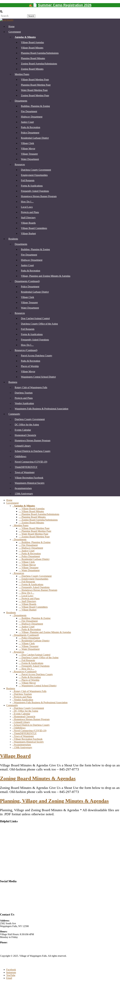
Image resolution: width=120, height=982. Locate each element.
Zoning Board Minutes (32, 69)
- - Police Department (29, 556)
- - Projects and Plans (29, 598)
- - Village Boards (27, 604)
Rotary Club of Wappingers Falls (31, 387)
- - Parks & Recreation (30, 553)
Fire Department (29, 111)
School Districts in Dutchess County (32, 451)
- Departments (19, 539)
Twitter (3, 892)
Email (9, 978)
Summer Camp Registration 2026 (64, 5)
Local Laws (27, 207)
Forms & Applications (32, 185)
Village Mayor (28, 148)
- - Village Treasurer (28, 567)
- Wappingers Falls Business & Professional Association (40, 702)
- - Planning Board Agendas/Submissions (39, 514)
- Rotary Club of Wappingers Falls (29, 691)
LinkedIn (4, 903)
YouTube (4, 908)
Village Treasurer (29, 154)
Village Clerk (27, 143)
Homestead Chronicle (25, 435)
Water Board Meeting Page (34, 90)
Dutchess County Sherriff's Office (16, 832)
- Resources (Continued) (24, 671)
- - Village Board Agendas (32, 508)
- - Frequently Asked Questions (34, 587)
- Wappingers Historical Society (28, 741)
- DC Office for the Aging (25, 711)
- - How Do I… (26, 593)
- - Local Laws (26, 595)
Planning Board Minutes (33, 58)
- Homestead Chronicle (23, 716)
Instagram (5, 897)
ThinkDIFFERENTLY (26, 467)
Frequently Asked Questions (35, 191)
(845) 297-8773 (7, 945)
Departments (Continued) (27, 281)
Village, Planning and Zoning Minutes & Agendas (45, 276)
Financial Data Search (11, 838)
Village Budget (28, 233)
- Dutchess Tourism (22, 694)
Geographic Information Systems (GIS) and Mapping (26, 843)
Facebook (11, 969)
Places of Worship (30, 366)
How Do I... (6, 848)
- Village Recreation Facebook (27, 739)
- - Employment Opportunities (33, 578)
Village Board (15, 756)
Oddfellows (20, 456)
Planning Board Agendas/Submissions (40, 53)
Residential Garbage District (35, 138)
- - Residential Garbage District (34, 559)
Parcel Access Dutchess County (36, 355)
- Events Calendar (21, 713)
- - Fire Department (28, 545)
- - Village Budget (27, 609)
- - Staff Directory (27, 601)
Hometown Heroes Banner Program (39, 196)
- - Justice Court (26, 550)
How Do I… (27, 201)
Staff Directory (28, 217)
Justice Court (27, 122)
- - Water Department (29, 570)
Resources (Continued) (26, 350)
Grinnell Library (23, 445)
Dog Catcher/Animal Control (35, 318)
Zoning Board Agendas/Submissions (39, 63)
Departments (21, 100)
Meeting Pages (22, 74)
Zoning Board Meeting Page (35, 95)
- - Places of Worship (29, 680)
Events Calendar (23, 430)
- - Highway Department (31, 548)
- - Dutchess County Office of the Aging (38, 657)
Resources (20, 164)
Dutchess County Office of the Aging (39, 323)
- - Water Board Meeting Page (33, 534)
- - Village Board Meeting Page (34, 528)
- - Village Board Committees (33, 607)
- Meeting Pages (20, 525)
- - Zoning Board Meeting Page (34, 536)
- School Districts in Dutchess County (31, 725)
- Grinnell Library (21, 722)
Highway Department (31, 116)
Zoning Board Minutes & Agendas (38, 778)
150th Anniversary (24, 493)
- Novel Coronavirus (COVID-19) (29, 730)
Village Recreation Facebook (29, 477)
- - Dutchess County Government (35, 576)
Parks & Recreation (30, 127)
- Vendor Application (22, 699)
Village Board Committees (34, 228)
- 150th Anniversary (22, 747)
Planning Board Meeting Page (36, 85)
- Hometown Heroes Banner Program (31, 719)
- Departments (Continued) (25, 635)
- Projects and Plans (22, 697)
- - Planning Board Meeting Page (35, 531)
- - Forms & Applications (31, 584)
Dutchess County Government (36, 169)
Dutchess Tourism (23, 392)
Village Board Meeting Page (35, 79)
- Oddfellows (18, 727)
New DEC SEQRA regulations (15, 854)
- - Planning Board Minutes (32, 517)
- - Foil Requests (27, 581)
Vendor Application (24, 403)
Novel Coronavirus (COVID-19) (31, 461)
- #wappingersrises (21, 744)
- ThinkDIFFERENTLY (24, 733)
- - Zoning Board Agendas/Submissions (38, 519)
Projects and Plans (30, 212)
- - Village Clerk (27, 562)
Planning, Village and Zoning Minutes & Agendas (54, 801)
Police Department (30, 132)
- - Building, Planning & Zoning (34, 542)
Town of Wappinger (25, 472)
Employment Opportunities (34, 175)
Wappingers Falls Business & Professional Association (41, 408)
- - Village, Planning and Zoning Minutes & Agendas (45, 632)
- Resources (18, 573)
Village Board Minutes (32, 47)
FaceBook (5, 887)
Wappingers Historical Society (30, 483)
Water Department (30, 159)
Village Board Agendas (32, 42)
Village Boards (28, 223)
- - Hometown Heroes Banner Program (38, 590)
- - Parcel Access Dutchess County (36, 674)
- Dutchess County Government (28, 708)
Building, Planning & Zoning (35, 106)
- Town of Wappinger (23, 736)
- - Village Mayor (27, 564)
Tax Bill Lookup (8, 859)
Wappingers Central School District (38, 376)
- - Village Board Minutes (31, 511)
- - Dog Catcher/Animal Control (34, 654)
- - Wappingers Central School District (37, 685)
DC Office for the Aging (27, 424)
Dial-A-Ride (6, 827)
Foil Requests (27, 180)
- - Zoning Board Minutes (31, 522)
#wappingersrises (23, 488)
